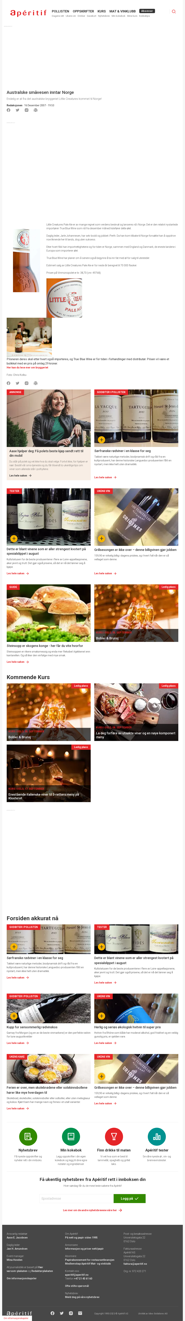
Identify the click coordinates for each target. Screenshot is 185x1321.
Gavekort (91, 16)
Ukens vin (71, 16)
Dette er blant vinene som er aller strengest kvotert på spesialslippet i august (46, 551)
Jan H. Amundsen (17, 1248)
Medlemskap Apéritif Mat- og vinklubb (88, 1263)
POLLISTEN (60, 11)
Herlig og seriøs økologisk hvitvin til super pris (127, 1027)
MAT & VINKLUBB (122, 11)
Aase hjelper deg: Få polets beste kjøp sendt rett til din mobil (46, 453)
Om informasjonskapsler (22, 1278)
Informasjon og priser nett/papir (84, 1248)
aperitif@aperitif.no (77, 1274)
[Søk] (173, 11)
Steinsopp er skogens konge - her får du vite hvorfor (45, 646)
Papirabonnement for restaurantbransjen (89, 1259)
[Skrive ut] (35, 110)
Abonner (147, 11)
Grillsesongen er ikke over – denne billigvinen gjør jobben (135, 550)
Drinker (81, 16)
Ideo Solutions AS (158, 1313)
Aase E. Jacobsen (17, 1237)
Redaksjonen (14, 105)
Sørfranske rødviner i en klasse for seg (122, 451)
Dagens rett (58, 16)
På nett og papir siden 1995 (81, 1237)
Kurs (102, 11)
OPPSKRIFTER (83, 11)
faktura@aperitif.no (135, 1263)
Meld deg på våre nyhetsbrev (82, 1297)
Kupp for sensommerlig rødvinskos (32, 1027)
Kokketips (144, 16)
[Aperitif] (28, 13)
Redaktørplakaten (42, 1271)
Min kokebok (118, 16)
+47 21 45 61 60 (83, 1278)
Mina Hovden (14, 1259)
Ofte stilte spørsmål (77, 1286)
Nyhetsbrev (104, 16)
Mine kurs (132, 16)
